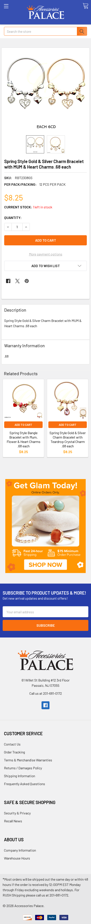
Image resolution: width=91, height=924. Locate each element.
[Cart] (85, 6)
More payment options (45, 254)
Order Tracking (14, 752)
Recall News (13, 821)
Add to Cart (23, 424)
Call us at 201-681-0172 (45, 693)
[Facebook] (8, 281)
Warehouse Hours (17, 858)
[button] (45, 526)
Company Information (20, 850)
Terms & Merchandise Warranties (28, 760)
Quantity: (13, 217)
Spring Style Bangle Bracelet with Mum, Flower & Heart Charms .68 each (23, 439)
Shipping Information (19, 776)
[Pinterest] (27, 281)
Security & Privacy (17, 813)
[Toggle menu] (12, 12)
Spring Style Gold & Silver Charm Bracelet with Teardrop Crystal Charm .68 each (67, 439)
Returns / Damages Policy (23, 768)
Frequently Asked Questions (24, 784)
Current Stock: (28, 207)
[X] (17, 281)
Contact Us (12, 744)
